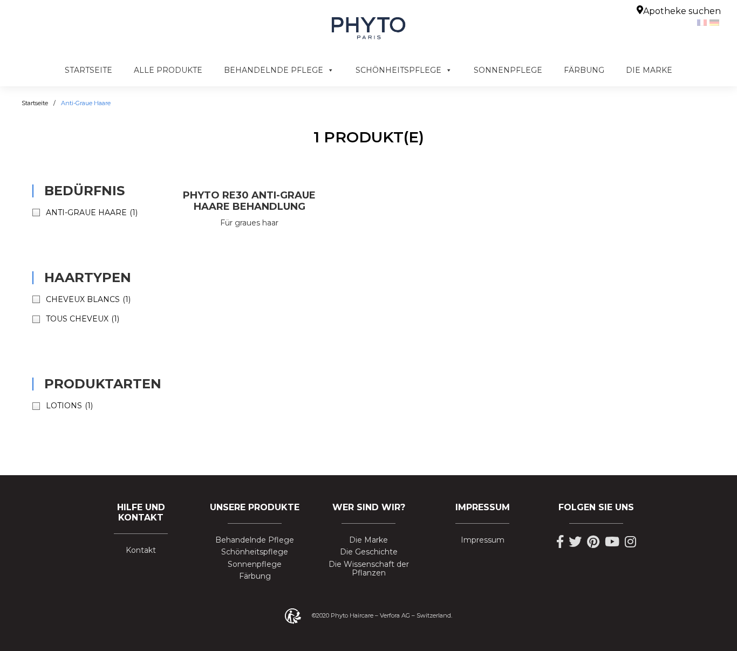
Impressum (482, 540)
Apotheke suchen (682, 11)
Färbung (584, 70)
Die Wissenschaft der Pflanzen (369, 569)
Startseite (88, 70)
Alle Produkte (168, 70)
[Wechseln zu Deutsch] (715, 22)
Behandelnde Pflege (273, 70)
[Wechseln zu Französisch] (703, 22)
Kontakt (141, 550)
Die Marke (649, 70)
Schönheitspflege (398, 70)
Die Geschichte (369, 552)
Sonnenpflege (508, 70)
